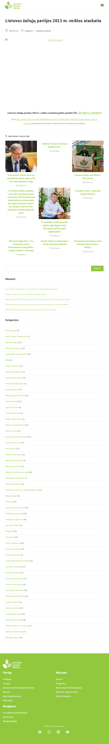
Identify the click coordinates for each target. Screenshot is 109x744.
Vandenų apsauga (13, 614)
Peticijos (9, 502)
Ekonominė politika (13, 378)
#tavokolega (11, 330)
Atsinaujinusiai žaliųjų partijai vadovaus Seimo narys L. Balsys (88, 244)
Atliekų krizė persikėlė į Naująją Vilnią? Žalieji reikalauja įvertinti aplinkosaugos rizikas (37, 299)
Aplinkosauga (11, 342)
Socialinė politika (12, 549)
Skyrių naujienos (12, 543)
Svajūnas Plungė (12, 555)
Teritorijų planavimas (14, 590)
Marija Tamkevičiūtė (14, 460)
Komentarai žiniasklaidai (16, 437)
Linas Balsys (10, 449)
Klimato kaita (11, 431)
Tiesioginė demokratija (15, 596)
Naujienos (29, 31)
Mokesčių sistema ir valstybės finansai (21, 490)
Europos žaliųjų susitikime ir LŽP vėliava (88, 177)
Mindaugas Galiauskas (15, 478)
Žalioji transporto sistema (16, 626)
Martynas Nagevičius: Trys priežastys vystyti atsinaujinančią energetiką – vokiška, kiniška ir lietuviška (21, 246)
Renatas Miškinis (12, 525)
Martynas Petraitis (13, 466)
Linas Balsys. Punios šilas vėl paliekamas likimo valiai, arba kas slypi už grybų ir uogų (21, 178)
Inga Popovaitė (12, 407)
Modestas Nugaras (13, 484)
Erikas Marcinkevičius (14, 384)
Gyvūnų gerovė (11, 389)
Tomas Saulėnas (12, 602)
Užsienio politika (12, 608)
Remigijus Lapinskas (14, 519)
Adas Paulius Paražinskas (16, 336)
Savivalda (9, 537)
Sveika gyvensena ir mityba (17, 561)
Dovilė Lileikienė (12, 366)
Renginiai (9, 531)
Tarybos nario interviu (14, 578)
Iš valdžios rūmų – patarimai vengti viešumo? (88, 192)
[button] (102, 5)
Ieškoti (97, 268)
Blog (7, 360)
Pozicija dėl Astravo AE (15, 508)
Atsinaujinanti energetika (16, 354)
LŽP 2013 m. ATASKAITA (90, 113)
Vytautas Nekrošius (13, 620)
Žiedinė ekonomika (13, 632)
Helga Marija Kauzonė (15, 395)
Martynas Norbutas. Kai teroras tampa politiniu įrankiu (25, 294)
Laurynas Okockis (13, 443)
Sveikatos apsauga (13, 567)
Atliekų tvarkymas (13, 348)
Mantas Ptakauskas (13, 454)
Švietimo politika (12, 573)
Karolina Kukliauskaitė (15, 425)
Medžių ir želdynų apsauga (17, 472)
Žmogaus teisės (12, 637)
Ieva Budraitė (11, 401)
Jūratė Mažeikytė (12, 413)
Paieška (8, 264)
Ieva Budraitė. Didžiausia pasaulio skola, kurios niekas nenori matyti (30, 309)
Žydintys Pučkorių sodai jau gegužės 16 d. (54, 145)
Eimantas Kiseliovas (13, 372)
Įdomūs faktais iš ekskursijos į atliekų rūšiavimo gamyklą (54, 243)
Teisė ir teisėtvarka (13, 584)
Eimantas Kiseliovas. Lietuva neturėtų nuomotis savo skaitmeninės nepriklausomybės (36, 304)
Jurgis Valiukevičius (13, 419)
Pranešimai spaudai (43, 31)
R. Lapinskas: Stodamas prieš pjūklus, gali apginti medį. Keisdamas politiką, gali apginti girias (54, 227)
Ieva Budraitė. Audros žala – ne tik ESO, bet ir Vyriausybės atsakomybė (31, 289)
